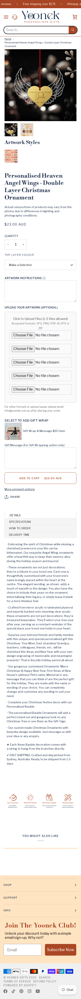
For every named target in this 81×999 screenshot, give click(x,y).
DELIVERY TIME (19, 534)
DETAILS (15, 515)
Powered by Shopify (19, 985)
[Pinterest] (21, 991)
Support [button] (10, 897)
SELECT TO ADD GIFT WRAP (27, 420)
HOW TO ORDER (20, 528)
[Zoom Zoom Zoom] (40, 85)
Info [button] (7, 910)
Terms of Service (17, 981)
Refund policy (45, 981)
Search (45, 977)
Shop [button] (7, 885)
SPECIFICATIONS (20, 521)
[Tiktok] (13, 991)
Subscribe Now (60, 949)
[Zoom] (12, 113)
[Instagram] (30, 991)
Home (8, 38)
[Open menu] (7, 17)
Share (15, 496)
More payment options (20, 489)
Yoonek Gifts (17, 977)
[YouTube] (38, 991)
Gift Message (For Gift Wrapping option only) (35, 445)
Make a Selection (20, 265)
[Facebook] (5, 991)
